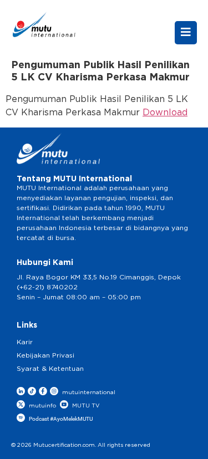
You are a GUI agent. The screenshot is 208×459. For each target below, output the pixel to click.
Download (165, 112)
